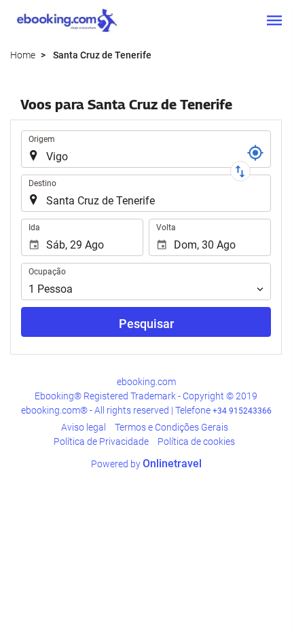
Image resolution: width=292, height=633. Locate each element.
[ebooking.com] (67, 20)
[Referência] (255, 153)
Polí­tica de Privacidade (101, 441)
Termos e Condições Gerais (171, 427)
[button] (274, 20)
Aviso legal (83, 427)
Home (22, 55)
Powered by (146, 463)
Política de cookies (196, 441)
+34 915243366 (242, 411)
